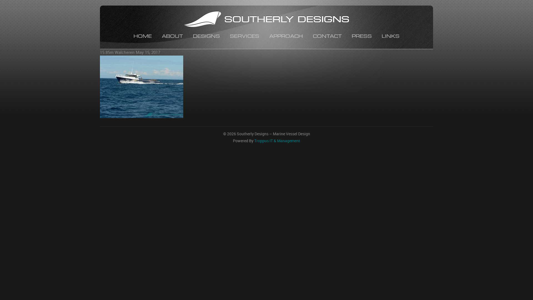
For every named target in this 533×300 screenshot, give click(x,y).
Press (362, 37)
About (172, 37)
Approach (286, 37)
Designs (206, 37)
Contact (327, 37)
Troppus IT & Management (277, 140)
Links (390, 37)
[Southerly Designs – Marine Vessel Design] (266, 20)
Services (244, 37)
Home (143, 37)
